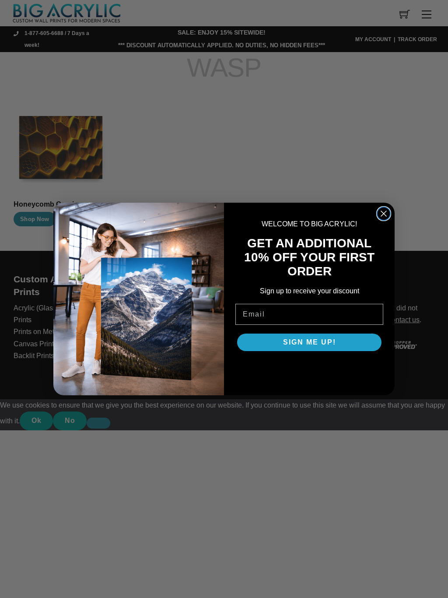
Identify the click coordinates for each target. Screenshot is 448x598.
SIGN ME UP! (309, 342)
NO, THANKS (309, 369)
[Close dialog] (383, 213)
